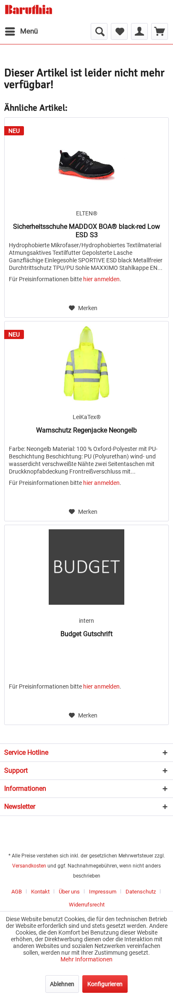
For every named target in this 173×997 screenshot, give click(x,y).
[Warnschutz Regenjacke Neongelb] (86, 363)
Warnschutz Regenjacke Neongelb (86, 430)
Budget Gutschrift (86, 634)
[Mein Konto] (139, 31)
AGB (16, 891)
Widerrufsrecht (87, 904)
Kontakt (40, 891)
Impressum (102, 891)
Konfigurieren (105, 984)
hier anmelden (101, 279)
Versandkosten (29, 866)
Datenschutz (141, 891)
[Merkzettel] (119, 31)
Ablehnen (62, 984)
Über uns (69, 891)
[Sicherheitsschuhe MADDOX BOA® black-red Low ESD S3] (86, 159)
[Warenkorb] (159, 31)
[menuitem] (21, 31)
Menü (29, 31)
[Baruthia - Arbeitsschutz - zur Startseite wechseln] (28, 11)
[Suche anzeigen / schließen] (99, 31)
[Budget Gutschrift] (86, 567)
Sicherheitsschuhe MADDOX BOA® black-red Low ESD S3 (86, 231)
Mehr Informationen (86, 959)
